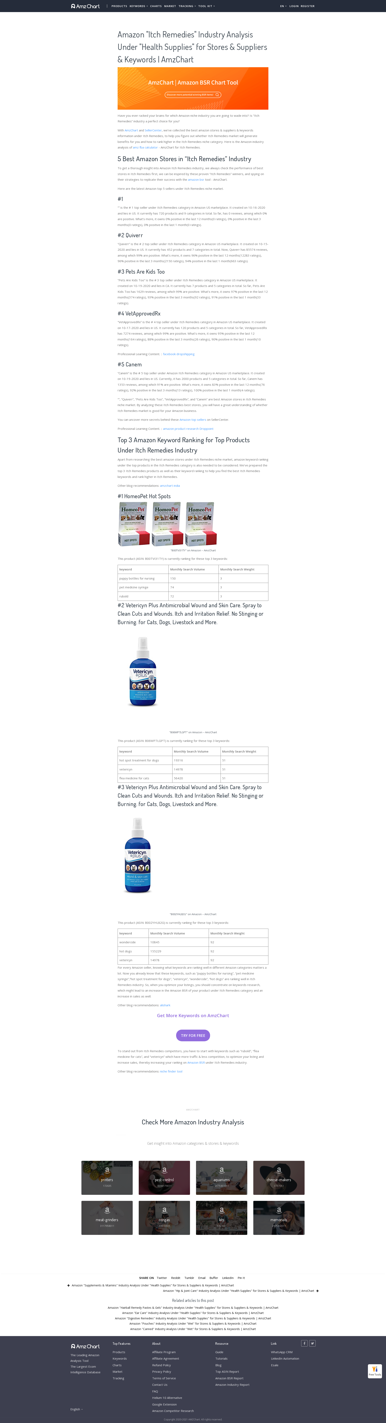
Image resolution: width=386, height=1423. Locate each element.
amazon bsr (196, 179)
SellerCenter (153, 130)
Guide (219, 1352)
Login (294, 6)
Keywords (120, 1358)
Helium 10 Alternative (167, 1398)
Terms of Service (164, 1378)
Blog (218, 1365)
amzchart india (170, 486)
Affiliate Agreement (165, 1358)
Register (308, 6)
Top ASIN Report (227, 1371)
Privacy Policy (161, 1371)
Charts (156, 6)
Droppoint (206, 429)
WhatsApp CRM (282, 1352)
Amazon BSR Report (229, 1378)
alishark (165, 1005)
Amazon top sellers (193, 420)
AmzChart (131, 130)
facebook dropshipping (179, 354)
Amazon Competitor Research (173, 1411)
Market (170, 6)
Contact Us (159, 1385)
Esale (274, 1365)
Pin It (241, 1278)
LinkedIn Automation (285, 1358)
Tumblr (189, 1278)
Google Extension (164, 1404)
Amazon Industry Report (232, 1385)
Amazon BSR (196, 1062)
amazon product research (181, 429)
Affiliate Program (164, 1352)
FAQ (155, 1391)
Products (119, 6)
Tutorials (221, 1358)
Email (201, 1278)
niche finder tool (171, 1071)
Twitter (162, 1278)
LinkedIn (228, 1278)
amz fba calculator (145, 147)
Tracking (118, 1378)
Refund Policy (161, 1365)
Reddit (175, 1278)
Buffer (213, 1278)
